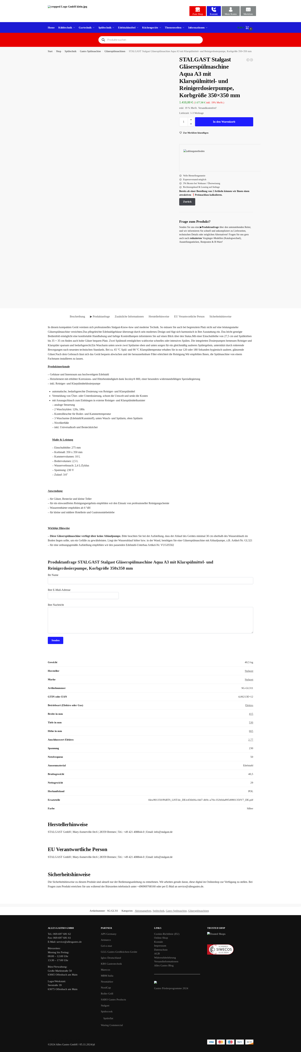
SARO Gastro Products (113, 999)
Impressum (160, 945)
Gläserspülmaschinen (115, 51)
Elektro (249, 705)
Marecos (105, 969)
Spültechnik (70, 51)
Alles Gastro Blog (164, 965)
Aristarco (106, 939)
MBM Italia (107, 975)
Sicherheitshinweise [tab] (220, 316)
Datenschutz (161, 949)
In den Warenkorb (224, 121)
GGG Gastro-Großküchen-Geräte (119, 951)
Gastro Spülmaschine (90, 51)
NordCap (106, 987)
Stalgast (249, 670)
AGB (157, 953)
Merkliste (248, 14)
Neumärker (107, 981)
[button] (245, 27)
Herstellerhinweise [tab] (159, 316)
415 (251, 713)
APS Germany (108, 933)
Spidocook (107, 1011)
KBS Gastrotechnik (111, 963)
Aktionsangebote (143, 911)
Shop (58, 51)
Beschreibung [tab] (77, 316)
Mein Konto (231, 14)
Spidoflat (108, 1018)
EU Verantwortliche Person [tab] (189, 316)
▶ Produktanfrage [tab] (100, 316)
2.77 (250, 739)
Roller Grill (107, 993)
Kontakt (214, 14)
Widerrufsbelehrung (165, 957)
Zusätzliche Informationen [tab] (129, 316)
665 (251, 731)
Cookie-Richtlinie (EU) (166, 933)
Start (50, 51)
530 (251, 722)
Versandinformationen (166, 961)
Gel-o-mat (106, 945)
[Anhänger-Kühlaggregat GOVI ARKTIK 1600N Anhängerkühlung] (248, 60)
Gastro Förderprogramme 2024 (171, 988)
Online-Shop (161, 937)
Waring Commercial (112, 1025)
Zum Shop (197, 14)
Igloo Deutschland (111, 957)
